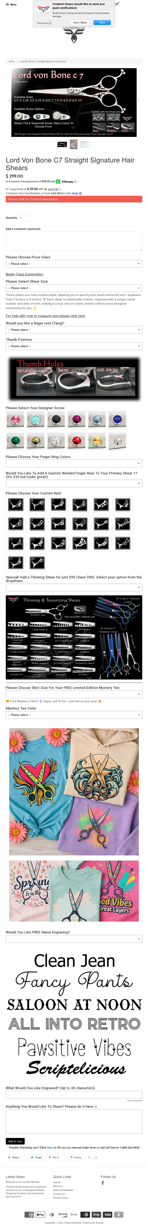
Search (57, 1182)
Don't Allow (80, 22)
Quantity (11, 218)
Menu (13, 4)
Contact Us (59, 1193)
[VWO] (52, 23)
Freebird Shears (72, 1222)
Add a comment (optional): (23, 229)
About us (57, 1186)
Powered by (43, 23)
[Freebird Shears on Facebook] (103, 1183)
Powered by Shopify (92, 1222)
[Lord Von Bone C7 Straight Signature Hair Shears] (62, 144)
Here (50, 1147)
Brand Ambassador (63, 1189)
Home (11, 61)
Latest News (15, 1176)
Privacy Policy (60, 1197)
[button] (74, 189)
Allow (102, 22)
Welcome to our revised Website (23, 1181)
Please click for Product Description (33, 199)
